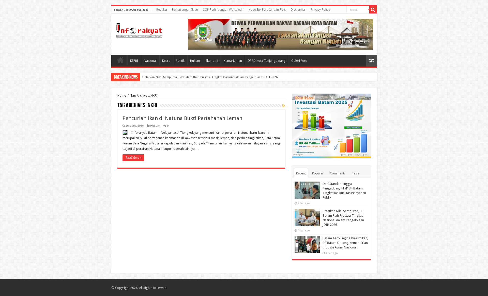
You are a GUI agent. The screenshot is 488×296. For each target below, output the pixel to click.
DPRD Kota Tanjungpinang (267, 61)
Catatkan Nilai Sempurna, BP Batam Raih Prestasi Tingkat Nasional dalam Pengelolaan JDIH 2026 (210, 77)
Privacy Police (320, 9)
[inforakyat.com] (139, 29)
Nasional (150, 61)
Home (120, 60)
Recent (301, 173)
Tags (355, 173)
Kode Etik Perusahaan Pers (267, 9)
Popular (318, 173)
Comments (338, 173)
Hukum (195, 61)
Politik (180, 61)
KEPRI (134, 61)
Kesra (166, 61)
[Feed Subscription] (283, 106)
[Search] (373, 9)
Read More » (133, 157)
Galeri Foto (299, 61)
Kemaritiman (233, 61)
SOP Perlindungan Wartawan (223, 9)
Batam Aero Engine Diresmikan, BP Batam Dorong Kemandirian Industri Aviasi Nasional (345, 242)
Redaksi (161, 9)
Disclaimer (298, 9)
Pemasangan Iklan (185, 9)
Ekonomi (212, 61)
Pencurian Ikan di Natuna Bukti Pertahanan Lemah (182, 118)
